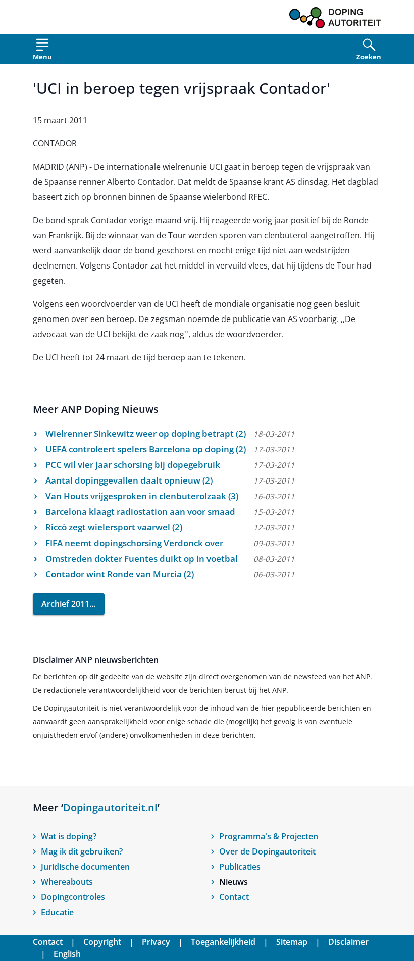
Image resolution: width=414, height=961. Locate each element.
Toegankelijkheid (223, 941)
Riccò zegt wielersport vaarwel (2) (113, 527)
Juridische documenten (85, 866)
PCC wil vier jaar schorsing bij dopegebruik (132, 464)
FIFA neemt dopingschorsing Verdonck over (134, 543)
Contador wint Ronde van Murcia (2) (119, 574)
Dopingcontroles (73, 896)
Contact (234, 896)
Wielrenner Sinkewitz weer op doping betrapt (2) (145, 433)
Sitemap (291, 941)
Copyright (102, 941)
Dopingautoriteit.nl (110, 807)
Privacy (156, 941)
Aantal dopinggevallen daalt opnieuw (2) (129, 480)
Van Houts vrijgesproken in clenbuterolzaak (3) (141, 496)
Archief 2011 (65, 603)
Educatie (57, 912)
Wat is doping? (68, 836)
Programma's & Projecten (268, 836)
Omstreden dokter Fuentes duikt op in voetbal (141, 558)
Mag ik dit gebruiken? (82, 851)
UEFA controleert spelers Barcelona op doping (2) (145, 449)
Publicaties (240, 866)
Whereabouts (67, 881)
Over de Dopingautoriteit (267, 851)
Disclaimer (348, 941)
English (67, 953)
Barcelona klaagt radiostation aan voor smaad (140, 511)
